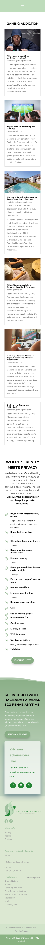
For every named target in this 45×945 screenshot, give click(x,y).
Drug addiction (11, 881)
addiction (11, 60)
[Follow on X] (29, 785)
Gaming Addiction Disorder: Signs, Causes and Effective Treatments (20, 358)
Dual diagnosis (11, 904)
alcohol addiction (23, 202)
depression (12, 209)
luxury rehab (12, 215)
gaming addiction (23, 60)
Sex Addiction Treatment (15, 894)
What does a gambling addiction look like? (18, 57)
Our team (8, 839)
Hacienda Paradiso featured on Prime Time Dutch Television (22, 198)
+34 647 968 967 (19, 767)
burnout (27, 205)
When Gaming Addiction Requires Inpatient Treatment (21, 286)
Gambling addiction (13, 887)
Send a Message (17, 734)
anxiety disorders (14, 205)
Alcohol (8, 884)
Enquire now (22, 660)
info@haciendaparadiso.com (17, 862)
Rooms (7, 836)
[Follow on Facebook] (13, 785)
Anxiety (8, 901)
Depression (9, 897)
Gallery (7, 832)
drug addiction (24, 209)
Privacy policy (33, 877)
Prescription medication (15, 891)
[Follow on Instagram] (21, 785)
